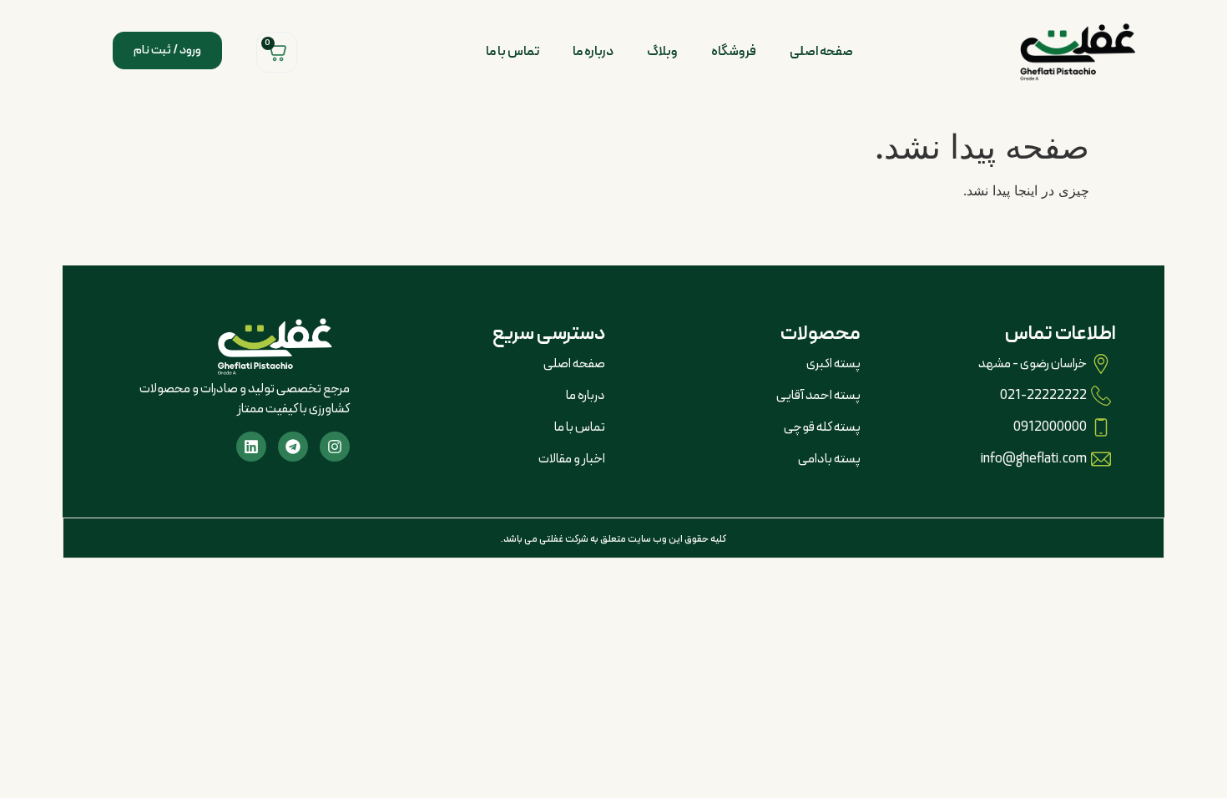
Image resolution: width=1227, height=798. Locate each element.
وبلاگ (662, 52)
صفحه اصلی (821, 52)
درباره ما (593, 52)
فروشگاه (733, 52)
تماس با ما (512, 52)
